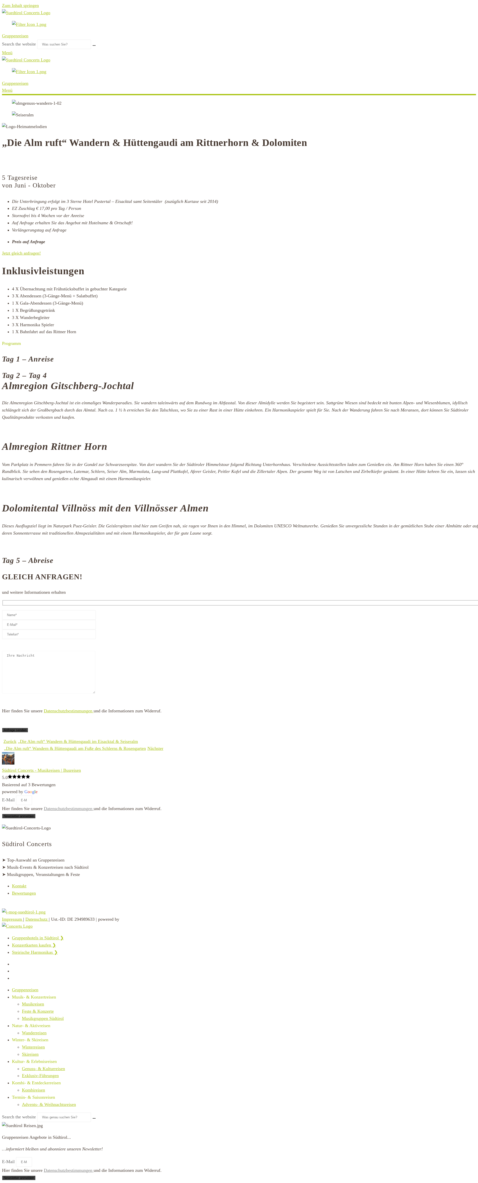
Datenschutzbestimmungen (69, 710)
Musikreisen (33, 1003)
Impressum (12, 919)
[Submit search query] (94, 45)
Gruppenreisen (15, 35)
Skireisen (30, 1054)
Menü (7, 52)
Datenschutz (37, 919)
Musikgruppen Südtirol (43, 1018)
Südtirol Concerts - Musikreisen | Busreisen (41, 770)
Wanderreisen (34, 1032)
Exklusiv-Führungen (40, 1075)
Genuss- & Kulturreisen (43, 1068)
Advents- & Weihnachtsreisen (49, 1104)
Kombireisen (33, 1090)
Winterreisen (33, 1047)
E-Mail (9, 799)
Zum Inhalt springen (20, 5)
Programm (11, 343)
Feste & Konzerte (38, 1011)
